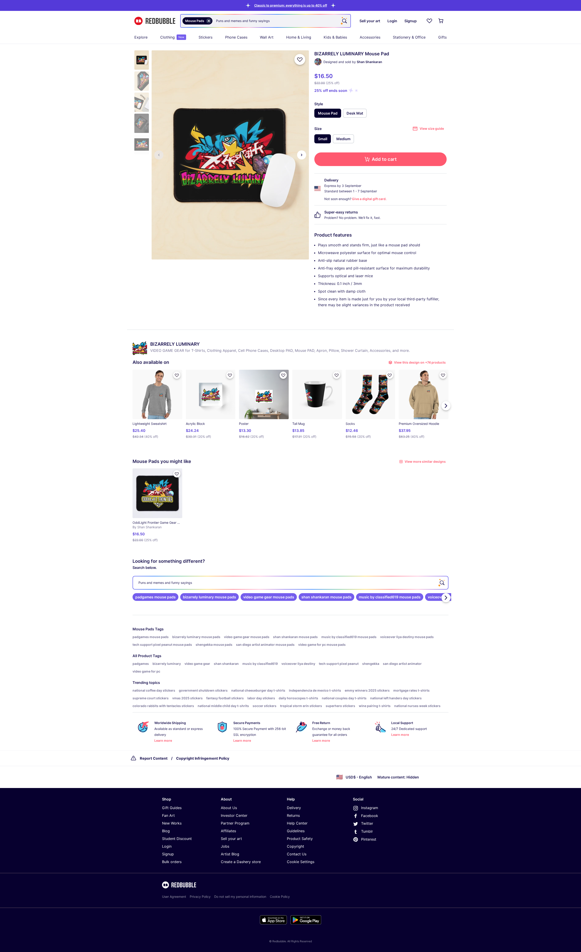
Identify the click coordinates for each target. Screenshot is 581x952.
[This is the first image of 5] (158, 154)
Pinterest (368, 839)
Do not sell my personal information (240, 896)
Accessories (370, 37)
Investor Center (234, 815)
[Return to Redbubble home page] (154, 21)
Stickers (205, 37)
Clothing (172, 37)
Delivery (294, 807)
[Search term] (344, 20)
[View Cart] (441, 20)
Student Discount (177, 838)
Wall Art (266, 37)
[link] (155, 597)
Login (167, 846)
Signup (168, 854)
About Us (229, 807)
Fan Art (168, 815)
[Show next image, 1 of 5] (301, 154)
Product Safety (300, 838)
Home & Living (298, 37)
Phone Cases (236, 37)
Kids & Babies (335, 37)
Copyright (295, 846)
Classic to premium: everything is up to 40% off (290, 5)
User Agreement (174, 896)
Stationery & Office (409, 37)
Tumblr (367, 831)
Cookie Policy (280, 896)
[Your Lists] (429, 20)
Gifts (442, 37)
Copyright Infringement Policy (202, 758)
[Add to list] (299, 59)
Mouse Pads (143, 629)
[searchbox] (290, 582)
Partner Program (235, 823)
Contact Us (296, 854)
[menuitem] (141, 37)
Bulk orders (172, 861)
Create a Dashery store (241, 861)
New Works (172, 823)
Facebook (369, 815)
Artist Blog (230, 854)
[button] (290, 5)
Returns (293, 815)
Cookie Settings (300, 862)
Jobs (225, 846)
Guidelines (296, 831)
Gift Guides (172, 807)
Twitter (367, 823)
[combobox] (265, 21)
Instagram (369, 807)
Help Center (297, 823)
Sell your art (231, 838)
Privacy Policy (200, 896)
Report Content (153, 758)
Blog (166, 831)
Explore (141, 37)
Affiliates (228, 831)
